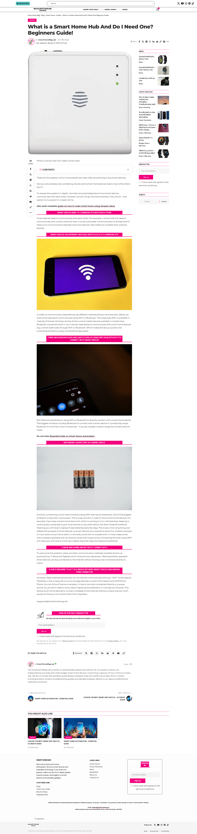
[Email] (30, 201)
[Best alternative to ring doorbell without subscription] (163, 115)
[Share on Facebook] (139, 41)
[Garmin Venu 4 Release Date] (163, 81)
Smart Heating (144, 107)
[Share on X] (142, 41)
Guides (32, 20)
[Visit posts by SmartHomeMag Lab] (31, 41)
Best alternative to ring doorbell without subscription (147, 114)
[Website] (131, 664)
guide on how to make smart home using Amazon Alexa (86, 206)
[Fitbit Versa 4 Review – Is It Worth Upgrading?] (163, 153)
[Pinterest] (189, 3)
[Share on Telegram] (113, 653)
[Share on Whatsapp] (150, 41)
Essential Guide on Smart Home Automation (72, 436)
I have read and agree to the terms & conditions (62, 636)
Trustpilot (39, 819)
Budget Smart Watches (144, 144)
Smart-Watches (145, 133)
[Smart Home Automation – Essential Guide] (80, 728)
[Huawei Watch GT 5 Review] (163, 141)
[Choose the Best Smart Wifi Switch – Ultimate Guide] (44, 728)
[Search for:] (151, 201)
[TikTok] (192, 3)
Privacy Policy (113, 641)
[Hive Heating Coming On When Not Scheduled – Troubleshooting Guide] (163, 100)
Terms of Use (67, 641)
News (141, 62)
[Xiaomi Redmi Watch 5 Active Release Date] (163, 70)
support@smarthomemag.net (100, 807)
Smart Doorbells (145, 120)
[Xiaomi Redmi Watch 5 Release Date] (163, 59)
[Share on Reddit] (157, 41)
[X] (178, 3)
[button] (160, 41)
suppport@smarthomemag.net (52, 601)
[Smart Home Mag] (33, 825)
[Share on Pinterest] (146, 41)
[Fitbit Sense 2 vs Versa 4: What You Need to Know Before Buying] (163, 128)
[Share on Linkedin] (153, 41)
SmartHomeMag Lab (47, 40)
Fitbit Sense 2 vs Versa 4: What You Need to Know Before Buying (147, 127)
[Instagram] (186, 3)
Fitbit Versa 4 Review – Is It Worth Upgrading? (147, 151)
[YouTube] (182, 3)
